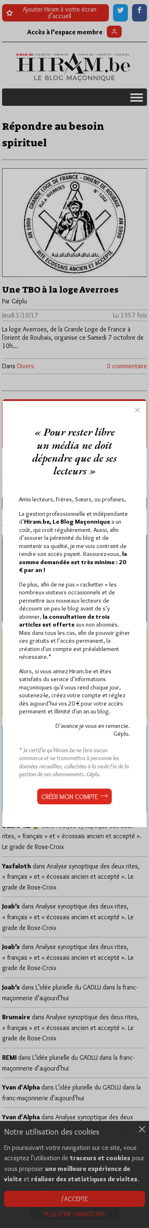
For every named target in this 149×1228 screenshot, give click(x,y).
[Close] (137, 410)
